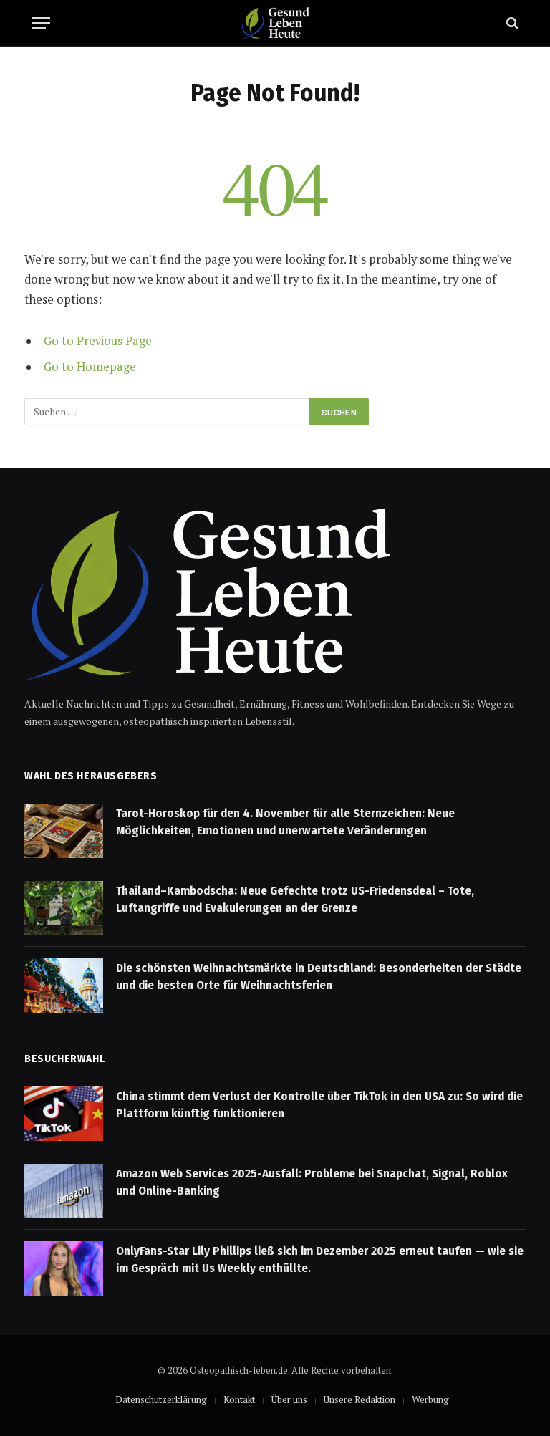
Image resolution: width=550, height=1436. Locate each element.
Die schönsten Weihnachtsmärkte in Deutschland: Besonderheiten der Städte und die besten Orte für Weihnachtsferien (318, 976)
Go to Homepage (90, 367)
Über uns (289, 1399)
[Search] (510, 23)
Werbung (430, 1399)
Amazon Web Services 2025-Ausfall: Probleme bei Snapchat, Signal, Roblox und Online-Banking (312, 1182)
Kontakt (239, 1399)
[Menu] (41, 23)
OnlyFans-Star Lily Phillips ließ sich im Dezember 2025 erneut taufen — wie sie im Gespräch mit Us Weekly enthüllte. (320, 1259)
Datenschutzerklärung (161, 1399)
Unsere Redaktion (359, 1399)
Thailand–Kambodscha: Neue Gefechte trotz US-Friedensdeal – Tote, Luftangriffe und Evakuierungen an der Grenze (295, 899)
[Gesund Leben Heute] (275, 23)
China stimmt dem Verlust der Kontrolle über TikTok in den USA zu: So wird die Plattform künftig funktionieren (319, 1105)
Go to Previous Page (98, 341)
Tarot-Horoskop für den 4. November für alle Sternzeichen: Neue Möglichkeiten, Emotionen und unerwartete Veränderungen (285, 822)
